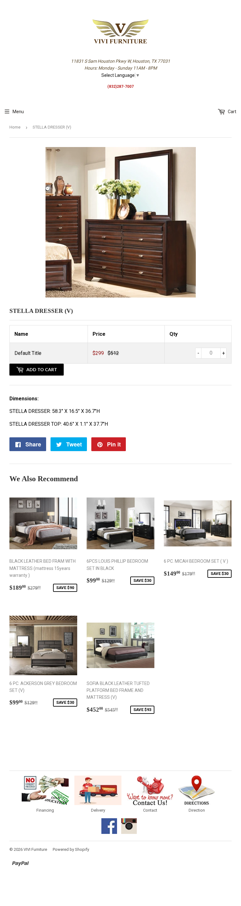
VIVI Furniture (35, 849)
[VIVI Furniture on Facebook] (109, 832)
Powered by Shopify (71, 849)
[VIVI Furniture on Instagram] (129, 832)
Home (14, 127)
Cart (231, 111)
